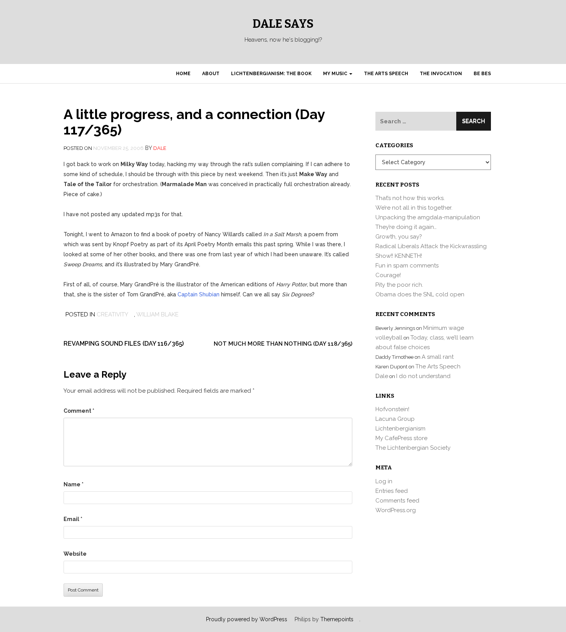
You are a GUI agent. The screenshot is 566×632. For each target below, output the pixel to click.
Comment (79, 411)
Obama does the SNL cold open (419, 294)
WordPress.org (395, 510)
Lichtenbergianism (400, 428)
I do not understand (423, 376)
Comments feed (397, 500)
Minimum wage (443, 327)
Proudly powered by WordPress (246, 619)
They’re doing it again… (406, 227)
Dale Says (283, 24)
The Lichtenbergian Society (412, 447)
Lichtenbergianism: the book (271, 73)
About (210, 73)
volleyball (388, 337)
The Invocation (441, 73)
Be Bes (482, 73)
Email (73, 519)
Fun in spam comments (407, 265)
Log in (383, 481)
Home (183, 73)
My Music (335, 73)
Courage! (388, 275)
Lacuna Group (395, 418)
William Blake (157, 314)
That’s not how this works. (410, 198)
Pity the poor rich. (399, 284)
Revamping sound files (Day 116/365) (124, 343)
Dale (159, 148)
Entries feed (391, 490)
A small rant (438, 356)
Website (75, 554)
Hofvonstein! (392, 409)
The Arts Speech (386, 73)
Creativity (112, 314)
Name (74, 484)
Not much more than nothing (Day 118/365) (283, 343)
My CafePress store (401, 438)
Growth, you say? (398, 236)
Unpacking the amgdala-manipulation (427, 217)
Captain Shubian (198, 294)
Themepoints (336, 619)
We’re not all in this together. (413, 207)
